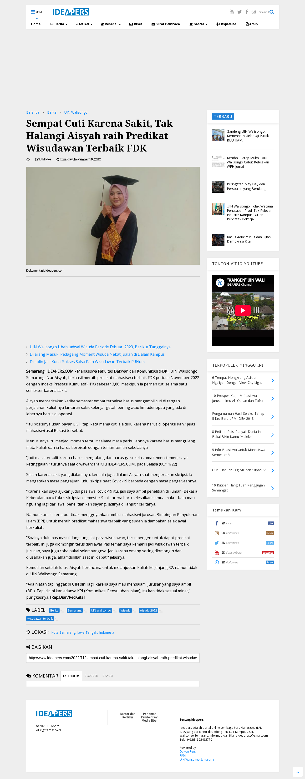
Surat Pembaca (167, 24)
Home (36, 24)
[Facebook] (246, 11)
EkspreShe (227, 24)
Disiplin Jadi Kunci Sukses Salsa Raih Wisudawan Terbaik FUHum (87, 361)
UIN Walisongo (75, 112)
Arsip (253, 24)
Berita (59, 24)
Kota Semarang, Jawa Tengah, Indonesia (82, 632)
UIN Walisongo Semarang (197, 760)
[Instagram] (254, 11)
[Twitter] (239, 11)
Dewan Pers (188, 751)
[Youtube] (232, 11)
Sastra (198, 24)
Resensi (110, 24)
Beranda (32, 112)
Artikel (83, 24)
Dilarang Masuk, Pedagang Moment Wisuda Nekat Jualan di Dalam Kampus (97, 354)
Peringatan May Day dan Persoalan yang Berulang (246, 186)
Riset (137, 24)
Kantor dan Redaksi (127, 715)
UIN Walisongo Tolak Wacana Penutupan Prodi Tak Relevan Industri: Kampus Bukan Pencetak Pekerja (250, 213)
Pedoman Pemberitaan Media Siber (149, 717)
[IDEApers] (71, 13)
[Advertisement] (152, 69)
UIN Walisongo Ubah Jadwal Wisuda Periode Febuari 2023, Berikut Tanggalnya (100, 346)
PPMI (183, 756)
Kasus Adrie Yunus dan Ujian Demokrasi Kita (249, 239)
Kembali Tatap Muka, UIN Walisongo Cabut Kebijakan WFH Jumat (248, 162)
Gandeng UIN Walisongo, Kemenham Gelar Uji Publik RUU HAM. (248, 135)
